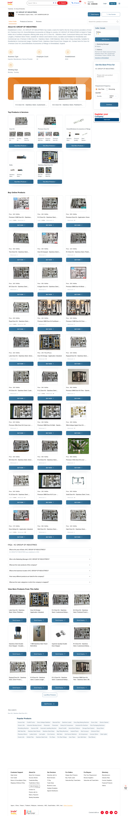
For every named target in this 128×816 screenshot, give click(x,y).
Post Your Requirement (90, 775)
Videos (104, 785)
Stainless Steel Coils (41, 737)
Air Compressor (83, 734)
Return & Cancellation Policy (18, 780)
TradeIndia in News (34, 783)
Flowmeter (55, 725)
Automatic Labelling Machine (48, 728)
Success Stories (33, 777)
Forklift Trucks (31, 722)
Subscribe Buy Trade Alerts (72, 780)
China (17, 805)
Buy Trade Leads (70, 777)
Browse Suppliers (88, 777)
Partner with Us (33, 792)
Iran (61, 805)
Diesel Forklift (62, 728)
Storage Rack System (88, 728)
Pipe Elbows (92, 737)
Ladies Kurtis (33, 734)
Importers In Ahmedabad (102, 58)
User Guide (14, 777)
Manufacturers (106, 775)
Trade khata (50, 783)
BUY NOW (20, 225)
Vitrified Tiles (30, 737)
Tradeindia (10, 8)
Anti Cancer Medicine (71, 734)
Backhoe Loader (66, 722)
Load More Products (50, 695)
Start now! (107, 119)
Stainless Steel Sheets (34, 731)
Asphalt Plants (74, 731)
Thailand (27, 805)
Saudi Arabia (51, 805)
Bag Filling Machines (62, 731)
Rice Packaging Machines (97, 725)
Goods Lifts (21, 737)
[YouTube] (116, 812)
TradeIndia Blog (33, 780)
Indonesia (40, 805)
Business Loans (51, 785)
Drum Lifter (94, 722)
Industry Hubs (106, 777)
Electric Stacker (104, 722)
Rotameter (47, 725)
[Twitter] (111, 812)
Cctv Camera (51, 734)
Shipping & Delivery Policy (18, 783)
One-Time (101, 89)
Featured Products (107, 783)
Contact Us (32, 789)
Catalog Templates (52, 788)
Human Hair (21, 722)
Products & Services (26, 21)
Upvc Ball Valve (82, 737)
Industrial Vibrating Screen (34, 725)
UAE (45, 805)
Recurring (112, 89)
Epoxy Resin (100, 728)
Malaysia (33, 805)
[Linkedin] (107, 812)
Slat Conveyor (85, 731)
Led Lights (42, 734)
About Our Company (34, 775)
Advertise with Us (52, 775)
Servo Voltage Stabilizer (43, 722)
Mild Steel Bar (22, 731)
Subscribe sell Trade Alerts (91, 780)
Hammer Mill (34, 728)
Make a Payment (33, 794)
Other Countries (68, 805)
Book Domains (51, 777)
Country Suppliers (107, 780)
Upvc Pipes (72, 737)
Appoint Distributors (52, 790)
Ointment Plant (95, 731)
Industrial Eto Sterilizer (81, 725)
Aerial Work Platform (74, 728)
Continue (109, 104)
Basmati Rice (56, 722)
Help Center (14, 775)
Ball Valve (59, 734)
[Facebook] (102, 812)
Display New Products (71, 775)
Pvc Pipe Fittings (62, 737)
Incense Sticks (94, 734)
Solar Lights (103, 734)
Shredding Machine (23, 728)
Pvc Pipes (52, 737)
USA (57, 805)
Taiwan (22, 805)
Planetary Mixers (22, 734)
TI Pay (49, 780)
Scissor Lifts (21, 725)
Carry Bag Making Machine (81, 722)
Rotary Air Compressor (67, 725)
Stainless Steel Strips (48, 731)
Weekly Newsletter (34, 797)
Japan (12, 805)
